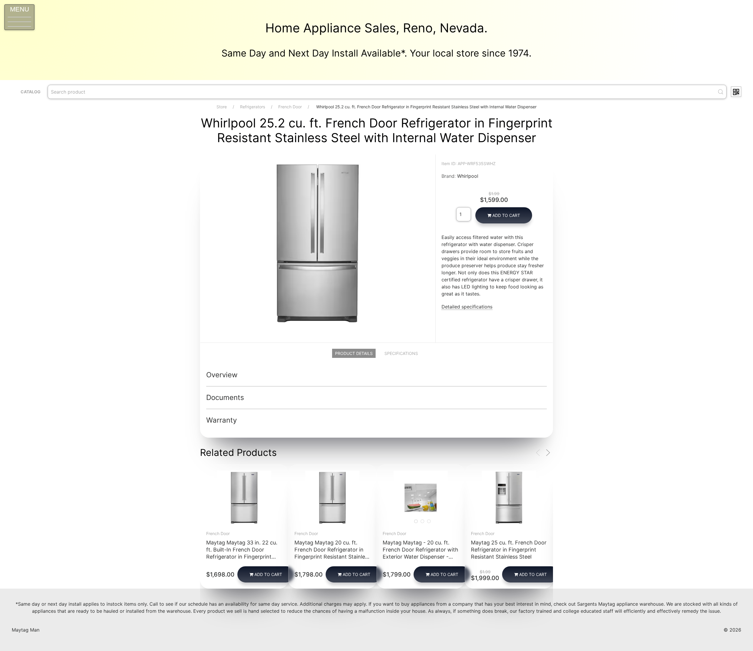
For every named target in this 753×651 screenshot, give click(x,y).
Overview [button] (222, 375)
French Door (290, 106)
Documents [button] (225, 397)
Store (221, 106)
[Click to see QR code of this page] (736, 92)
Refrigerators (252, 106)
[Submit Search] (721, 92)
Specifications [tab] (401, 353)
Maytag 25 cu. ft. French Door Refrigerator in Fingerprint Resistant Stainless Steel (509, 549)
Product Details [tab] (354, 353)
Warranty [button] (221, 420)
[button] (19, 17)
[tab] (415, 521)
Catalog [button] (31, 91)
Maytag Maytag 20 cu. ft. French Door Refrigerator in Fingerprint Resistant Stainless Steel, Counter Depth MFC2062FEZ (332, 556)
